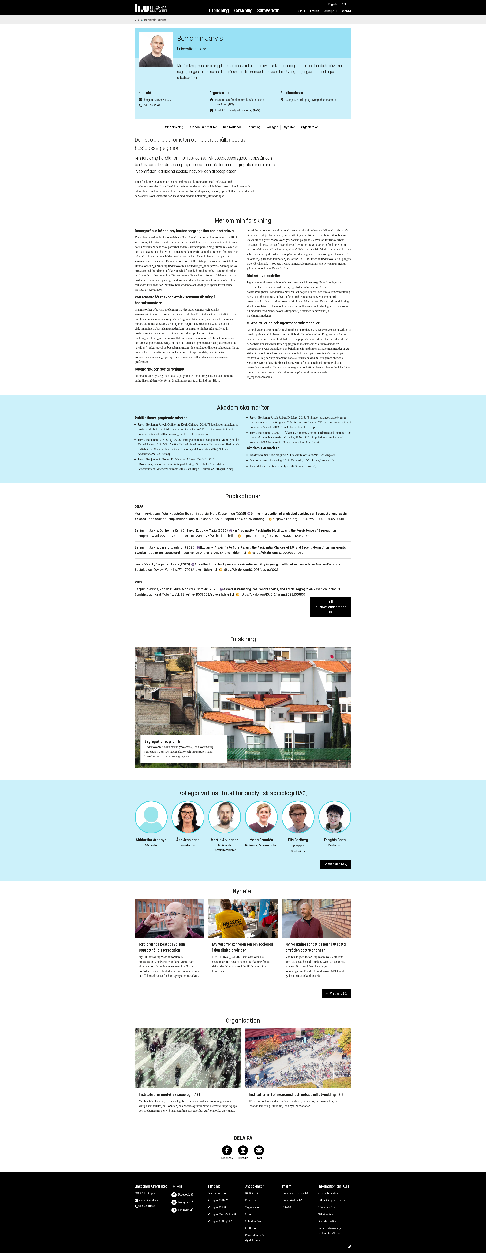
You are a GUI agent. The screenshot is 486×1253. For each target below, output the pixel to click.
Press (248, 1214)
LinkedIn (183, 1210)
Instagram (184, 1202)
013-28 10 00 (146, 1206)
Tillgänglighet (326, 1214)
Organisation (310, 127)
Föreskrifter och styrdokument (254, 1237)
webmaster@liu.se (329, 1233)
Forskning (243, 10)
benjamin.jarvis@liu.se (157, 100)
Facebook (184, 1194)
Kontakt (346, 11)
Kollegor (272, 127)
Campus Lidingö (218, 1221)
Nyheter (289, 127)
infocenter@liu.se (148, 1200)
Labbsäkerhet (253, 1221)
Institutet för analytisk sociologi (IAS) (237, 110)
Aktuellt (314, 11)
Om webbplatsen (328, 1193)
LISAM (286, 1207)
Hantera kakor (326, 1207)
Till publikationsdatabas (331, 604)
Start (138, 19)
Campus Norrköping (220, 1214)
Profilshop (251, 1228)
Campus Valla (216, 1200)
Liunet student (290, 1200)
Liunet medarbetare (293, 1193)
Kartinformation (217, 1193)
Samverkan (268, 10)
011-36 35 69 (152, 105)
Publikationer (232, 127)
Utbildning (219, 10)
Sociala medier (327, 1221)
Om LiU (302, 11)
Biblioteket (251, 1193)
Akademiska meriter (203, 127)
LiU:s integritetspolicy (331, 1200)
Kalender (250, 1200)
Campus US (215, 1207)
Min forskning (174, 127)
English (332, 4)
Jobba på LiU (330, 11)
